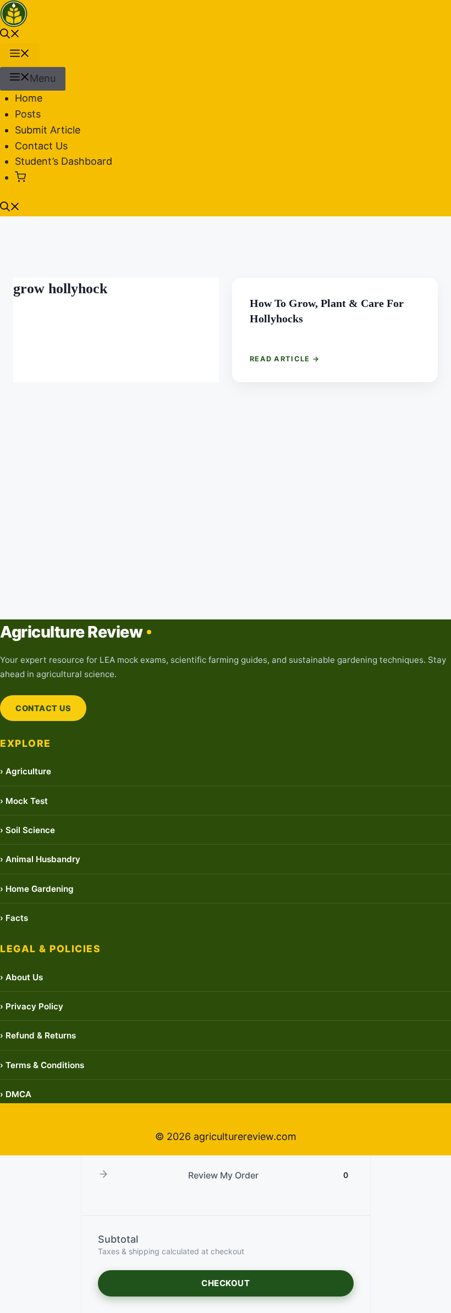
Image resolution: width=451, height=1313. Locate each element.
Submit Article (47, 130)
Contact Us (41, 146)
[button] (10, 35)
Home (28, 98)
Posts (28, 114)
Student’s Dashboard (63, 161)
